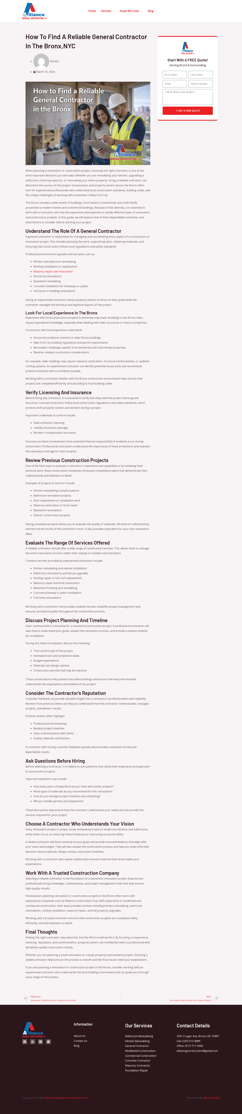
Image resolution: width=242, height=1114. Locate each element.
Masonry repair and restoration (53, 271)
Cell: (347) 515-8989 (188, 1041)
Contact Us (80, 1041)
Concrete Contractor (137, 1060)
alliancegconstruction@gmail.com (197, 1051)
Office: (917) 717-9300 (190, 1046)
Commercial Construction (140, 1056)
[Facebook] (24, 1041)
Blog (77, 1045)
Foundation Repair (136, 1070)
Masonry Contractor (137, 1065)
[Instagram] (48, 1041)
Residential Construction (140, 1051)
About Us (79, 1036)
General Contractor (137, 1046)
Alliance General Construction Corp (66, 1098)
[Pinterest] (40, 1041)
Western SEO (212, 1098)
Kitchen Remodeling (137, 1041)
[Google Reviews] (32, 1041)
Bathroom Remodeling (139, 1036)
